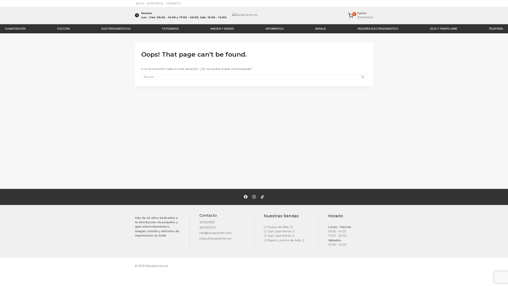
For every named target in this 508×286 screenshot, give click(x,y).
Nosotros (155, 3)
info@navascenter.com (215, 233)
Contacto (174, 3)
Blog (140, 3)
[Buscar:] (254, 77)
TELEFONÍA (496, 28)
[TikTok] (262, 196)
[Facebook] (245, 196)
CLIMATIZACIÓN (15, 28)
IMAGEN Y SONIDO (222, 28)
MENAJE (320, 28)
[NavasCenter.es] (254, 15)
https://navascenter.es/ (215, 238)
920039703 (207, 227)
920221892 (207, 222)
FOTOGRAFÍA (170, 28)
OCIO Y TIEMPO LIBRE (443, 28)
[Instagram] (254, 196)
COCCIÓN (63, 28)
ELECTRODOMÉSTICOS (115, 28)
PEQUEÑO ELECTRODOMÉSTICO (378, 28)
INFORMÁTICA (275, 28)
